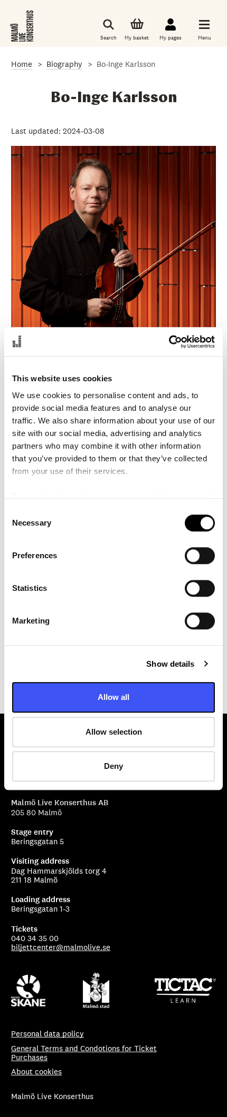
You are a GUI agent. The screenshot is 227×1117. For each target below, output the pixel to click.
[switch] (200, 555)
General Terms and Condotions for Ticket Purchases (84, 1053)
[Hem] (22, 26)
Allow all (113, 697)
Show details (170, 663)
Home (21, 64)
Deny (113, 766)
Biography (64, 64)
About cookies (36, 1071)
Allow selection (114, 731)
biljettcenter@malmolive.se (60, 947)
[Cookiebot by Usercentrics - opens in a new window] (168, 342)
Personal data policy (47, 1033)
